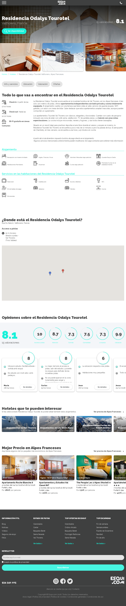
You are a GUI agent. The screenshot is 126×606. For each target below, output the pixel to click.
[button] (121, 3)
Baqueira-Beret (39, 531)
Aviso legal (27, 597)
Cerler (35, 527)
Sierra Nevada (38, 534)
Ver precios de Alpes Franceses (107, 412)
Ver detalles (27, 387)
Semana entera (102, 527)
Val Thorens (38, 538)
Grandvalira (37, 524)
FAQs (4, 538)
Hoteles (13, 74)
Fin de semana (102, 524)
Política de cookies (58, 597)
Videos (5, 531)
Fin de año (100, 538)
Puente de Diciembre (104, 531)
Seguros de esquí (9, 534)
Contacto (75, 589)
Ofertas (56, 84)
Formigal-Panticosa (72, 534)
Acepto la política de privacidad (16, 562)
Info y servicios (11, 84)
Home (4, 74)
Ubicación (27, 84)
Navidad (99, 534)
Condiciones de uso (95, 597)
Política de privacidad (41, 597)
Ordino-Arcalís (70, 527)
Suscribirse (63, 567)
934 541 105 (9, 582)
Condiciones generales (76, 597)
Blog (4, 524)
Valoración (43, 84)
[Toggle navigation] (4, 2)
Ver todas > (37, 543)
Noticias (5, 527)
